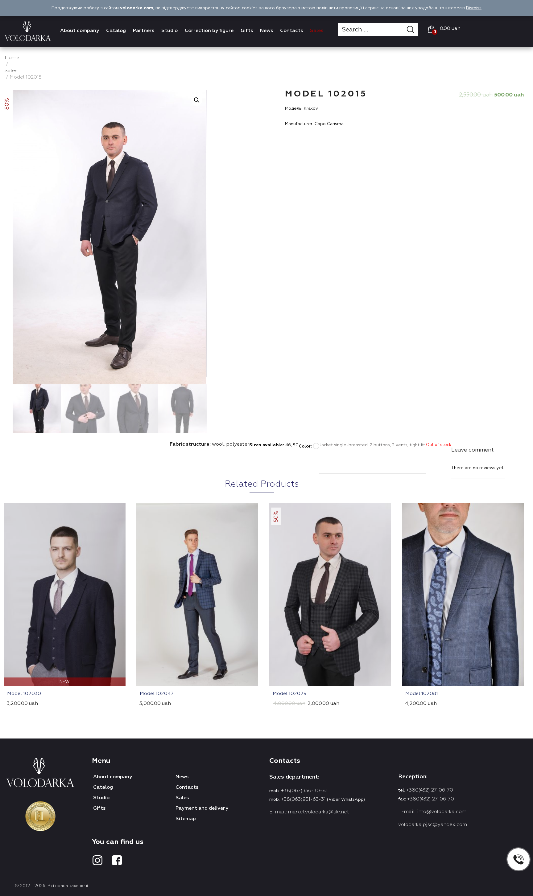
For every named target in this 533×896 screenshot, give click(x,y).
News (266, 30)
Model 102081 (421, 693)
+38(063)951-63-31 (303, 799)
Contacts (291, 30)
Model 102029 (290, 693)
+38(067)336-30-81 (304, 790)
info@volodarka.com (441, 811)
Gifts (247, 30)
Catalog (116, 30)
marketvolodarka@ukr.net (318, 812)
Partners (143, 30)
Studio (169, 30)
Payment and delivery (202, 808)
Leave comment (472, 450)
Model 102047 (157, 693)
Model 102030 (24, 693)
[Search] (412, 29)
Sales (316, 30)
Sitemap (186, 818)
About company (79, 30)
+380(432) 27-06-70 (429, 790)
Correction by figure (209, 30)
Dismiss (473, 8)
